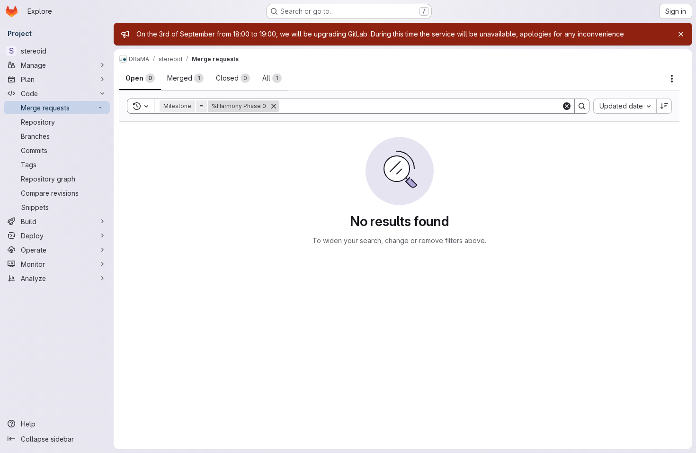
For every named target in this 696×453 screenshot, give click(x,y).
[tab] (140, 78)
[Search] (581, 106)
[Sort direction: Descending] (664, 106)
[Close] (681, 34)
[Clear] (566, 106)
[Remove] (273, 106)
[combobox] (624, 106)
